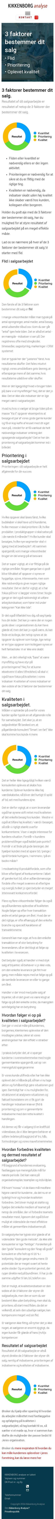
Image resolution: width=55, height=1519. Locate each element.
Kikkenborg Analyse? (19, 1508)
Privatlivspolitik (12, 1511)
